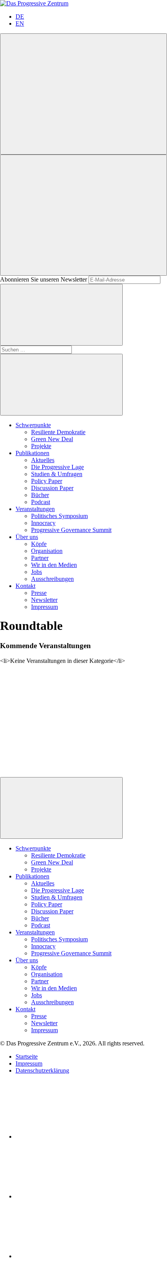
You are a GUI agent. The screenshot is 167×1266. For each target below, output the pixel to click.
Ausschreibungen (52, 579)
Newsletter (44, 599)
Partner (40, 558)
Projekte (41, 446)
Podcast (40, 502)
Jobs (36, 572)
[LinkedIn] (74, 1136)
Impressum (44, 606)
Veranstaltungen (35, 509)
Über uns (27, 537)
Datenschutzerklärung (42, 1070)
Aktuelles (42, 460)
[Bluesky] (74, 1196)
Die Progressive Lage (57, 467)
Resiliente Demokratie (58, 432)
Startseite (27, 1056)
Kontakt (25, 586)
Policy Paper (46, 481)
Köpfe (39, 544)
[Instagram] (74, 1256)
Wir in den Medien (54, 565)
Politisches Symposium (59, 516)
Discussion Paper (52, 488)
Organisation (47, 551)
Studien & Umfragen (56, 474)
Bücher (40, 495)
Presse (39, 593)
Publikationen (32, 453)
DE (20, 16)
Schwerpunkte (33, 425)
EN (20, 23)
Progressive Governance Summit (71, 530)
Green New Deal (52, 439)
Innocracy (43, 523)
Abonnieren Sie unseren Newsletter (43, 279)
